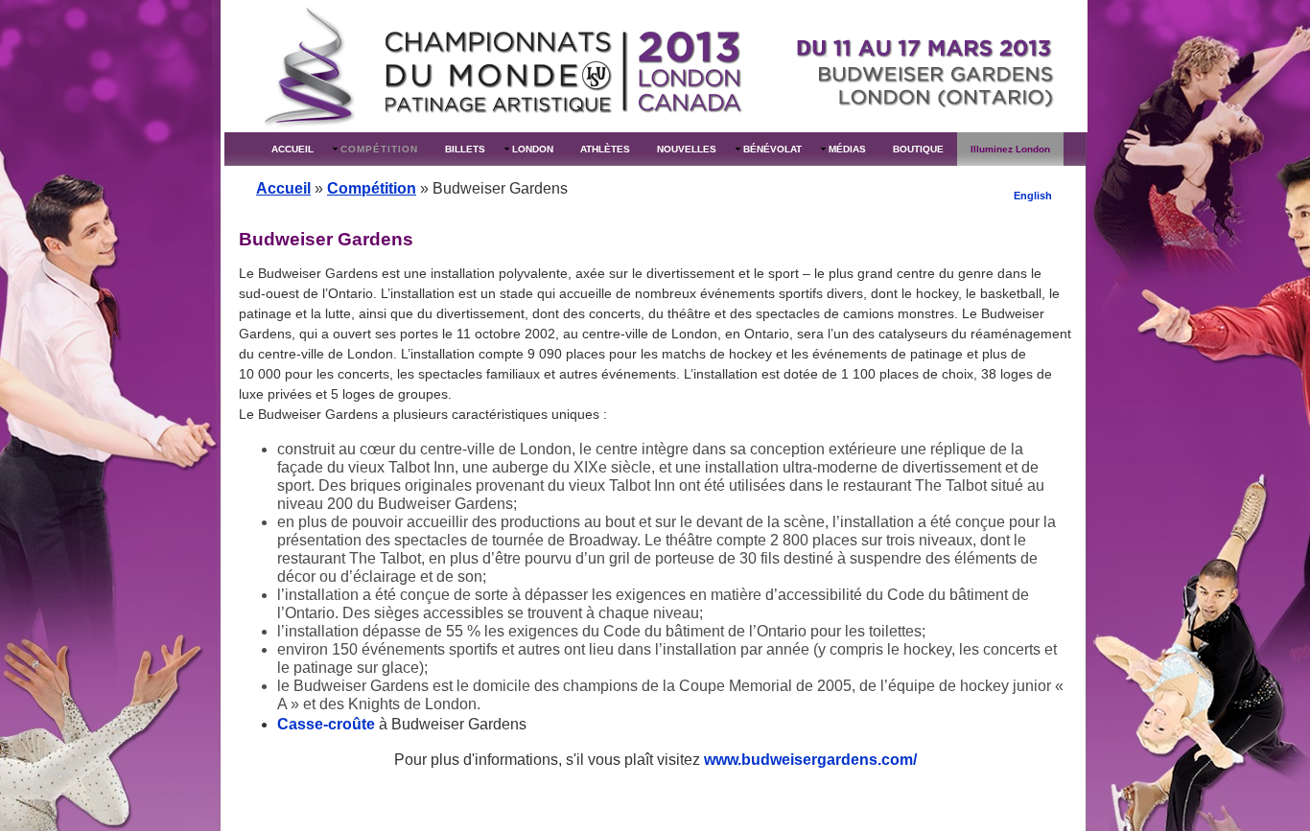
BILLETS (465, 149)
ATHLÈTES (605, 149)
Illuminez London (1010, 149)
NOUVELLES (686, 149)
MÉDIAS (847, 149)
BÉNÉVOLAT (772, 149)
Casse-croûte (326, 724)
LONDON (532, 149)
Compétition (371, 188)
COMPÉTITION (379, 149)
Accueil (283, 188)
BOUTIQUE (918, 149)
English (1033, 195)
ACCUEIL (292, 149)
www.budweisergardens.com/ (810, 759)
